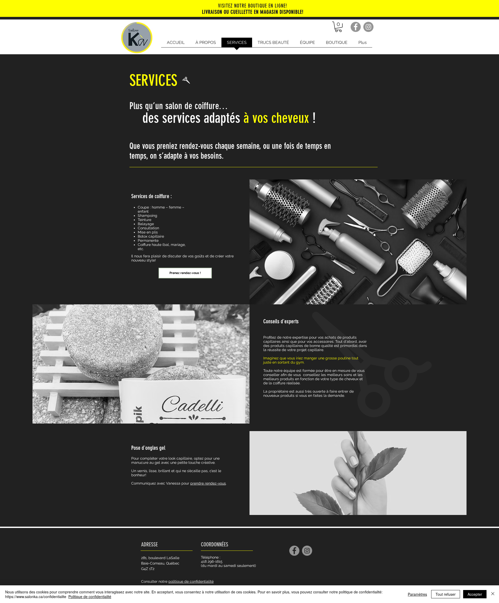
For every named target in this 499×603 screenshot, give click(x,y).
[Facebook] (356, 27)
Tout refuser (446, 594)
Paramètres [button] (417, 594)
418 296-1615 (211, 561)
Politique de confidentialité (89, 596)
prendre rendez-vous (208, 483)
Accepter (475, 594)
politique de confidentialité (191, 581)
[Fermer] (493, 594)
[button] (338, 27)
